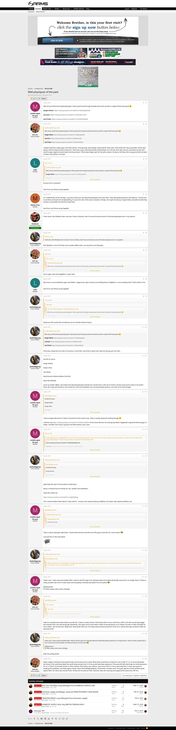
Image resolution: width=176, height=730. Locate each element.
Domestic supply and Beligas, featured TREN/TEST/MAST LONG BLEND (70, 692)
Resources (66, 9)
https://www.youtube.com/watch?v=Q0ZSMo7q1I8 (68, 115)
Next (43, 98)
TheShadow (37, 713)
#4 (146, 194)
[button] (52, 8)
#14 (146, 456)
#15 (146, 506)
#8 (146, 279)
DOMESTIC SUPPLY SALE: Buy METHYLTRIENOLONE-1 (63, 704)
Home (31, 9)
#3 (146, 159)
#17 (146, 577)
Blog (87, 9)
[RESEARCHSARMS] (104, 53)
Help (138, 728)
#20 (146, 658)
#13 (146, 429)
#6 (146, 233)
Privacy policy (131, 728)
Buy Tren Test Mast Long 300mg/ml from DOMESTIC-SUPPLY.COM (68, 685)
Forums (38, 9)
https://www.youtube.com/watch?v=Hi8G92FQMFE (71, 422)
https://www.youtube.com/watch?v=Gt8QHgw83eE (72, 110)
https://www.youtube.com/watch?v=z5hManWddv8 (70, 119)
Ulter (141, 700)
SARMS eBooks (79, 9)
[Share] (143, 103)
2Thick (141, 687)
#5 (146, 213)
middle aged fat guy (36, 95)
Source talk (53, 687)
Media (57, 9)
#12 (146, 392)
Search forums (40, 12)
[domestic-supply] (71, 53)
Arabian (141, 706)
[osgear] (88, 76)
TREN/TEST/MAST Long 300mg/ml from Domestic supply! (64, 698)
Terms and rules (120, 728)
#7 (146, 250)
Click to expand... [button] (95, 179)
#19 (146, 633)
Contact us (111, 728)
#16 (146, 550)
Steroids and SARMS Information (59, 713)
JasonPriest (37, 687)
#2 (146, 124)
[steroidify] (112, 62)
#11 (146, 356)
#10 (146, 327)
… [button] (36, 98)
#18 (146, 596)
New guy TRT (39, 711)
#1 (146, 102)
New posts (31, 12)
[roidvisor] (64, 62)
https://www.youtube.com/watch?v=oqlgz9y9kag (60, 497)
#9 (146, 296)
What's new (47, 9)
